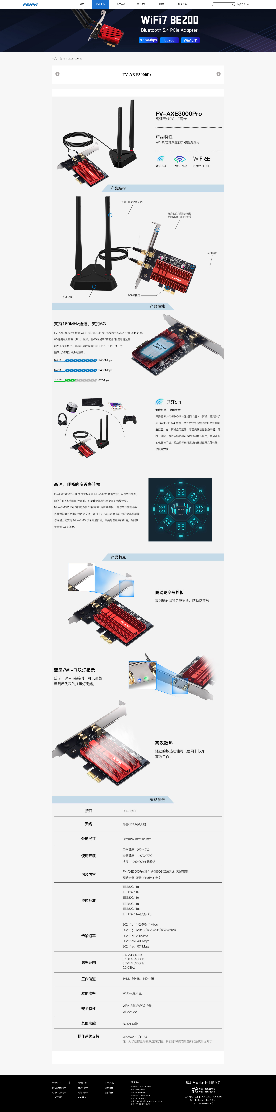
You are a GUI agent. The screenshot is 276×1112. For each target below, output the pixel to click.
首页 (82, 4)
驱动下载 (141, 4)
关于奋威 (121, 4)
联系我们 (182, 4)
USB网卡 (82, 1097)
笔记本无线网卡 (59, 1092)
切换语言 (241, 4)
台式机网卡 (83, 1088)
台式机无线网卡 (59, 1088)
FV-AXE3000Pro (73, 58)
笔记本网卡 (83, 1092)
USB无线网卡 (58, 1097)
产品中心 (100, 4)
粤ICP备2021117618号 (203, 1103)
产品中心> (58, 58)
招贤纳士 (162, 4)
